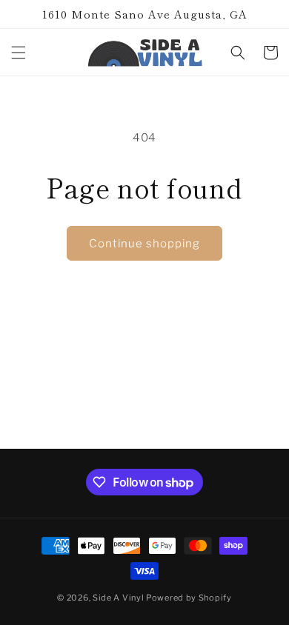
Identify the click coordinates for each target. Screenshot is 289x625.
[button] (18, 52)
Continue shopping (144, 243)
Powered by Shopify (189, 597)
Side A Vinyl (118, 597)
